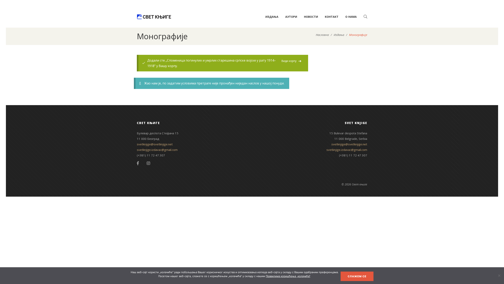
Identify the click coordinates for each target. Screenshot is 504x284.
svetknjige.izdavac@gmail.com (157, 150)
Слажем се (357, 276)
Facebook (138, 163)
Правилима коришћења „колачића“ (288, 276)
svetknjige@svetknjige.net (155, 144)
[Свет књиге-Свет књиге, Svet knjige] (154, 17)
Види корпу (288, 61)
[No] (499, 275)
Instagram (148, 163)
